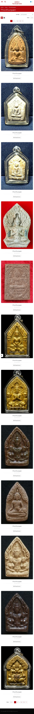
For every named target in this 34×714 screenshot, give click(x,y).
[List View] (4, 18)
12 (17, 21)
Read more (17, 78)
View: (28, 17)
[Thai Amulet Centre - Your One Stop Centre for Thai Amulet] (17, 3)
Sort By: (17, 14)
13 (20, 21)
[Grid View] (2, 18)
